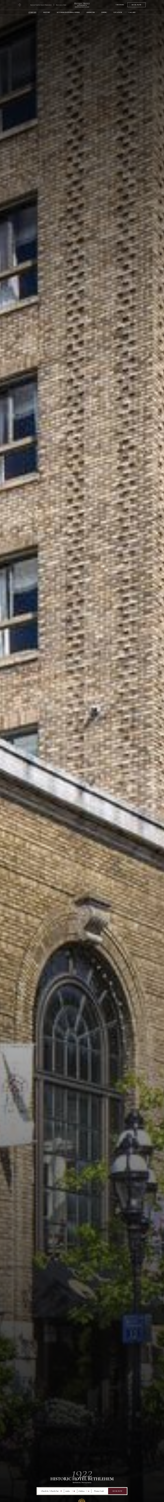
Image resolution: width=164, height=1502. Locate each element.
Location (118, 12)
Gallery (132, 12)
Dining (104, 12)
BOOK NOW (136, 5)
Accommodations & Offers (68, 12)
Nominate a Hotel (61, 5)
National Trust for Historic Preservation (41, 5)
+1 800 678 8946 (119, 4)
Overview (32, 12)
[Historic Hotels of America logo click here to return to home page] (82, 5)
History (46, 12)
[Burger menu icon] (19, 5)
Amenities (90, 12)
